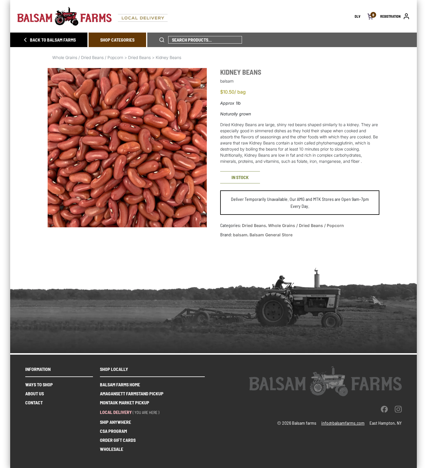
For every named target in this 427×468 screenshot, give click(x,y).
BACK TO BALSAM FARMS (53, 39)
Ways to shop (39, 384)
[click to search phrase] (162, 40)
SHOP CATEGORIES (117, 39)
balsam (240, 234)
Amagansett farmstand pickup (132, 393)
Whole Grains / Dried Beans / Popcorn (87, 57)
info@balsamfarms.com (343, 423)
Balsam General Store (271, 234)
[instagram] (398, 409)
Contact (34, 402)
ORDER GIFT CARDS (118, 440)
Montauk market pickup (124, 402)
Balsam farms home (120, 384)
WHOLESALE (111, 449)
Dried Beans (139, 57)
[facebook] (384, 409)
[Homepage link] (186, 16)
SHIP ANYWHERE (115, 422)
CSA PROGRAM (113, 431)
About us (34, 393)
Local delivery (116, 412)
